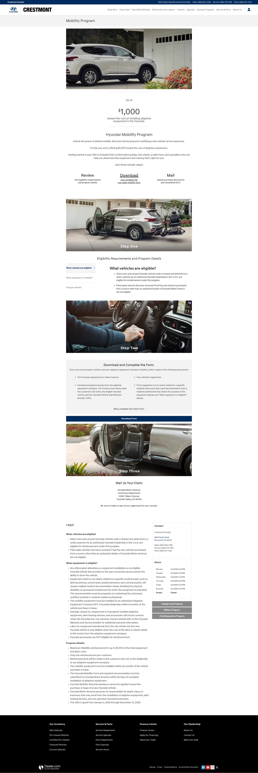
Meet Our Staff (191, 740)
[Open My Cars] (248, 10)
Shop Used (124, 9)
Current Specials (57, 749)
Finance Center (147, 730)
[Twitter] (217, 767)
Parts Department (104, 740)
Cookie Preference (170, 767)
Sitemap (152, 767)
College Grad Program (172, 604)
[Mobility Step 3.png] (129, 450)
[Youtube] (208, 767)
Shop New (112, 9)
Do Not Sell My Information (188, 767)
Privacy (159, 767)
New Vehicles (55, 730)
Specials (191, 9)
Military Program (172, 610)
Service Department (105, 730)
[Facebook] (203, 767)
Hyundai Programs (205, 9)
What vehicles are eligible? (79, 268)
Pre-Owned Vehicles (59, 735)
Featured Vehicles (58, 745)
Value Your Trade (148, 740)
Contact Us (189, 735)
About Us (237, 9)
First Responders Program (172, 616)
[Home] (13, 10)
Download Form (129, 418)
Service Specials (103, 735)
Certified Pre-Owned (59, 740)
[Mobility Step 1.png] (129, 225)
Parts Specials (102, 745)
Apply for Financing (149, 735)
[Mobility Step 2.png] (129, 327)
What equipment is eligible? (79, 278)
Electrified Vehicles (141, 9)
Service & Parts (223, 9)
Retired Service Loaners (163, 9)
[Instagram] (212, 767)
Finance (181, 9)
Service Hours (102, 749)
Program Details (73, 287)
